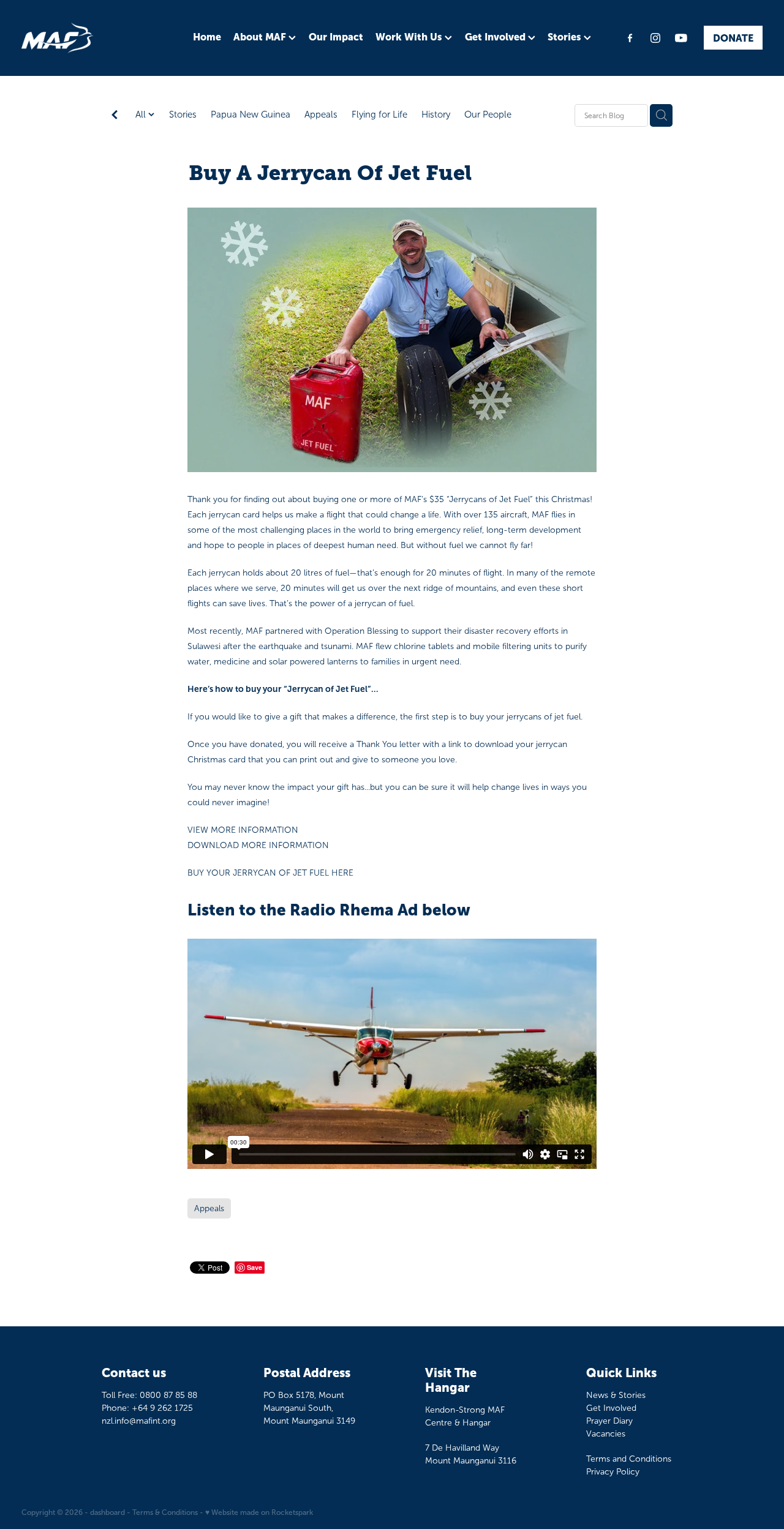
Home (207, 36)
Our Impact (336, 36)
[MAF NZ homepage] (95, 38)
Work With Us (410, 36)
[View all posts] (114, 116)
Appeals (320, 114)
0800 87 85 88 (168, 1395)
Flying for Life (379, 114)
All (141, 114)
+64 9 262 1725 (162, 1408)
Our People (487, 114)
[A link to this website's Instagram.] (655, 38)
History (435, 114)
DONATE (733, 37)
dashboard (107, 1512)
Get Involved (496, 36)
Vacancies (605, 1433)
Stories (566, 36)
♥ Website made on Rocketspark (259, 1512)
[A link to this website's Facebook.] (629, 38)
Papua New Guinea (250, 114)
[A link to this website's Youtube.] (681, 38)
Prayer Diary (609, 1421)
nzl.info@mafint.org (139, 1421)
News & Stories (616, 1395)
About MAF (260, 36)
